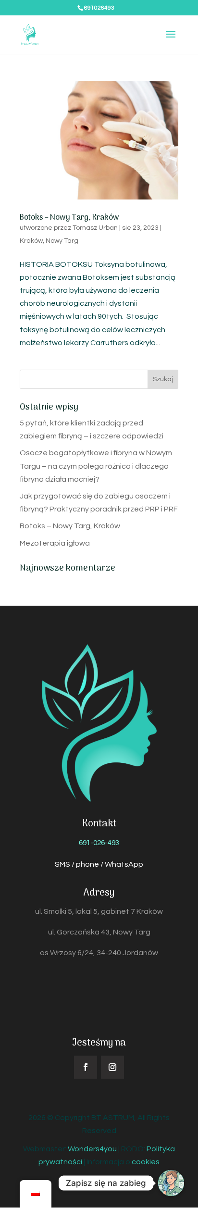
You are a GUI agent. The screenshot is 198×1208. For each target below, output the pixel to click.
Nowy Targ (62, 240)
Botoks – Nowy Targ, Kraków (69, 218)
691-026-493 (99, 843)
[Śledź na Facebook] (85, 1067)
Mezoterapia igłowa (55, 543)
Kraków (31, 240)
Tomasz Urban (95, 227)
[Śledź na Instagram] (112, 1067)
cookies (146, 1162)
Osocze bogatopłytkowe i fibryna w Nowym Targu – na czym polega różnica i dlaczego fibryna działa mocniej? (96, 466)
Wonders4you (92, 1149)
